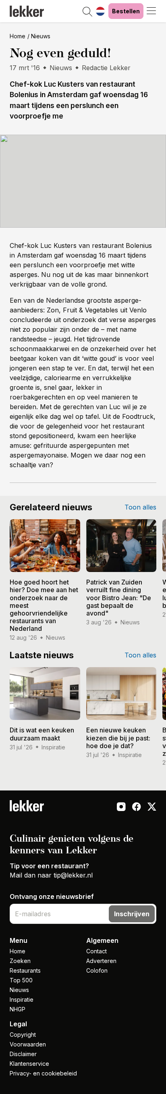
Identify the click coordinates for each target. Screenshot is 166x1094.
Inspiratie (21, 999)
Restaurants (25, 970)
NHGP (17, 1009)
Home (17, 36)
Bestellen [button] (126, 11)
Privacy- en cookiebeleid (43, 1073)
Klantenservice (29, 1063)
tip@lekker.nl (73, 875)
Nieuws (40, 36)
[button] (87, 12)
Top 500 (21, 980)
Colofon (97, 970)
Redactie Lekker (106, 68)
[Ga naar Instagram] (121, 807)
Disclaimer (23, 1053)
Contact (96, 951)
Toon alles (140, 507)
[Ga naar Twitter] (151, 807)
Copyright (23, 1034)
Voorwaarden (28, 1044)
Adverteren (101, 960)
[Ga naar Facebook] (136, 807)
